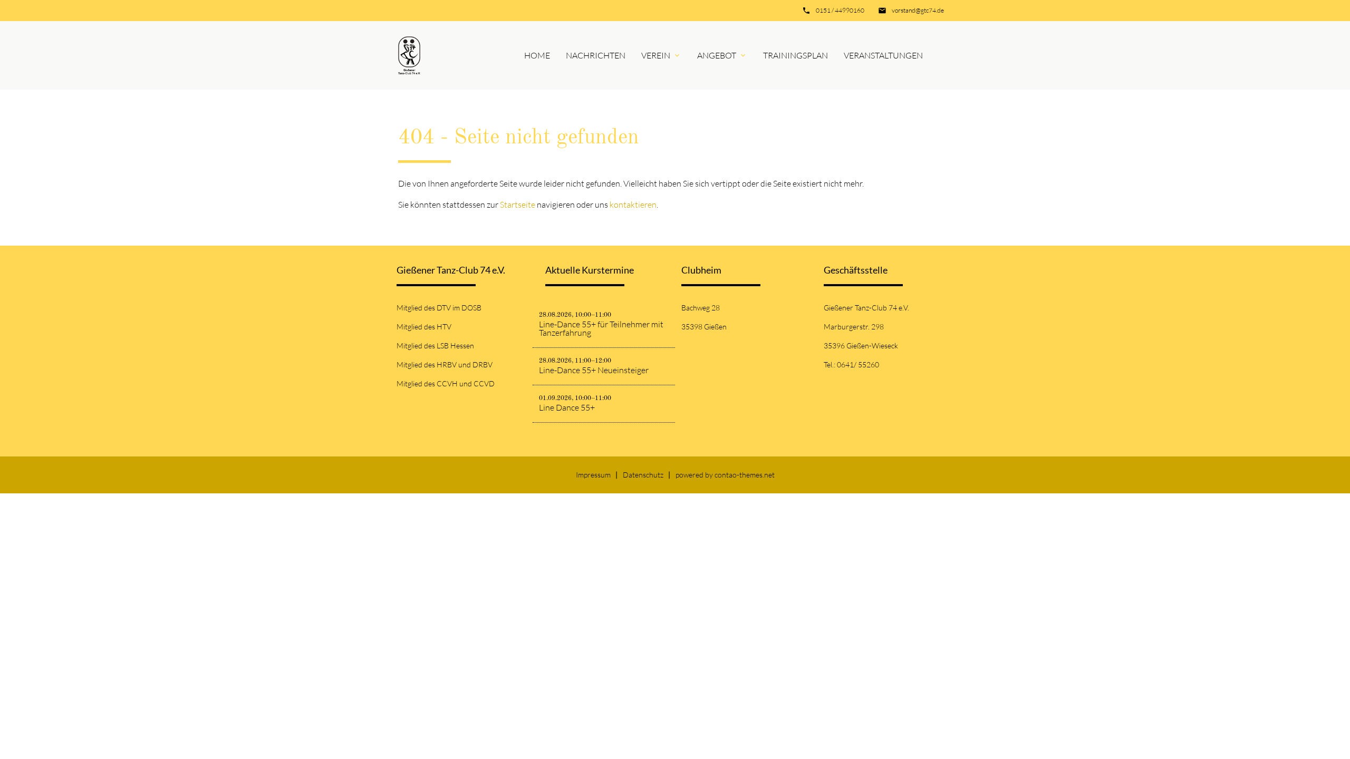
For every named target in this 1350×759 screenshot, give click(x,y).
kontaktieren (633, 204)
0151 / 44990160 (840, 10)
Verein (655, 55)
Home (537, 55)
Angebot (716, 55)
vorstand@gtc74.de (918, 10)
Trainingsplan (795, 55)
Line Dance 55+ (567, 407)
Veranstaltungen (883, 55)
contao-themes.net (745, 474)
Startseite (517, 204)
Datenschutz (643, 474)
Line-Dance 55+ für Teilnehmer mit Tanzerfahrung (601, 328)
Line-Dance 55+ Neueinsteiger (594, 370)
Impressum (593, 474)
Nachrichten (595, 55)
